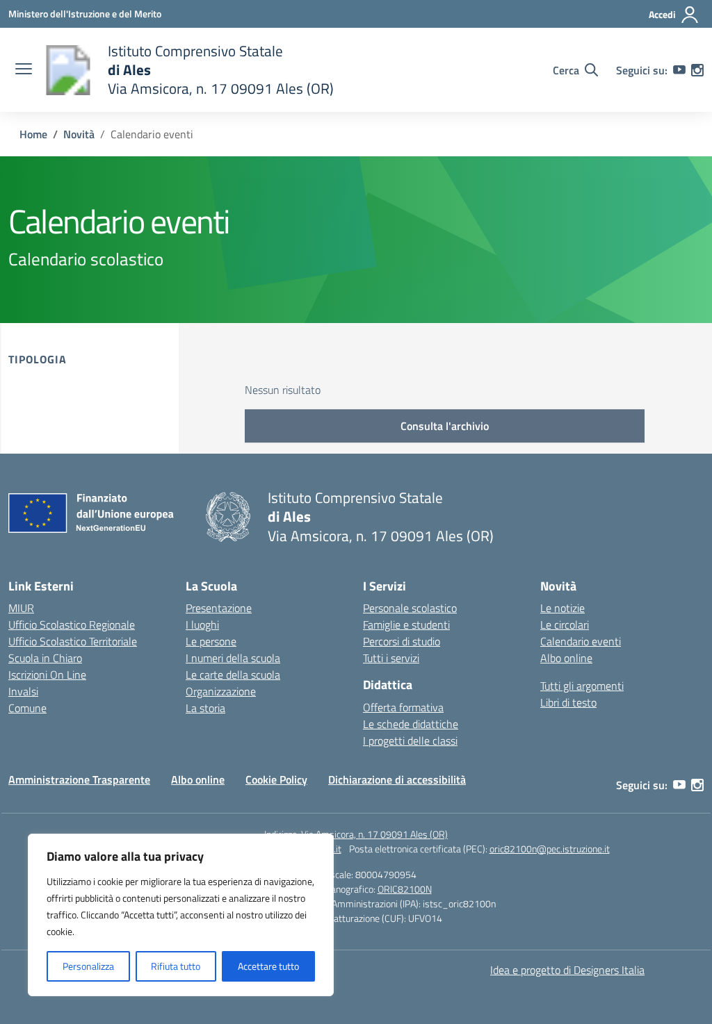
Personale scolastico (410, 608)
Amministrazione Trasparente (79, 779)
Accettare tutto (268, 966)
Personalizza (88, 966)
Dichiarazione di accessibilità (397, 779)
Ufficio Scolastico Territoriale (72, 641)
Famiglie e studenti (406, 624)
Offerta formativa (403, 707)
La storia (205, 708)
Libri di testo (568, 702)
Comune (27, 708)
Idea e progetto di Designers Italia (567, 969)
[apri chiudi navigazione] (23, 70)
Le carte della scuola (233, 674)
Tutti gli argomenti (582, 685)
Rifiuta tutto (175, 966)
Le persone (211, 641)
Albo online (566, 658)
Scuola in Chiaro (45, 658)
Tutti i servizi (391, 658)
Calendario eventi (580, 641)
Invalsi (23, 691)
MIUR (21, 608)
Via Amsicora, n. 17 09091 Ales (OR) (374, 834)
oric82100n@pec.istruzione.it (550, 848)
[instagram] (697, 70)
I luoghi (202, 624)
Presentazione (219, 608)
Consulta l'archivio (444, 426)
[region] (181, 915)
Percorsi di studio (401, 641)
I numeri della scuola (233, 658)
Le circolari (564, 624)
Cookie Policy (276, 779)
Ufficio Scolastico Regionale (71, 624)
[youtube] (679, 70)
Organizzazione (221, 691)
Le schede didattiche (410, 724)
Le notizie (562, 608)
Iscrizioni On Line (47, 674)
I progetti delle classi (410, 740)
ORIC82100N (405, 889)
